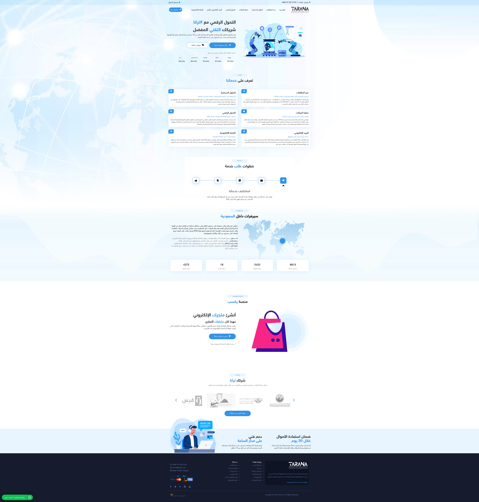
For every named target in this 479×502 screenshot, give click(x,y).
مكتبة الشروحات (256, 480)
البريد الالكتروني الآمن (214, 10)
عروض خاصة (304, 2)
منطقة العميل (257, 465)
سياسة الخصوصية (292, 482)
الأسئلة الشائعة (256, 474)
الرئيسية (282, 10)
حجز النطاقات (271, 10)
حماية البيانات (243, 10)
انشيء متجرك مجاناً (221, 336)
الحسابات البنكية (256, 471)
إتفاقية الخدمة (303, 482)
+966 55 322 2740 (289, 2)
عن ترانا (259, 468)
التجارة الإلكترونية (197, 10)
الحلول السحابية (257, 10)
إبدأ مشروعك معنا (221, 45)
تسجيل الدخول (173, 2)
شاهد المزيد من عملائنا (237, 413)
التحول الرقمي (230, 10)
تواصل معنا (174, 10)
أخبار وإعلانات (257, 477)
